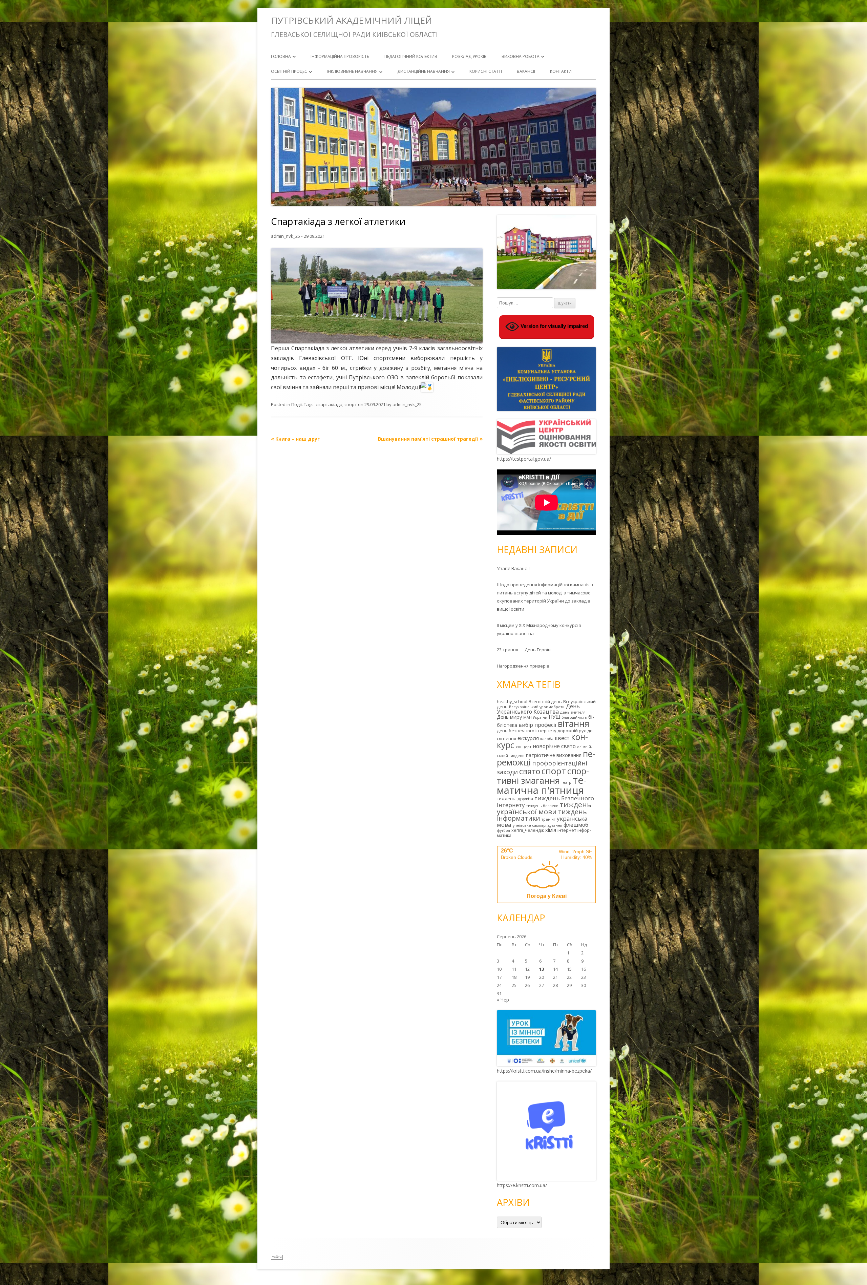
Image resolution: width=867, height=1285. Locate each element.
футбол (503, 830)
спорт (350, 404)
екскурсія (528, 738)
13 (541, 969)
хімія (550, 830)
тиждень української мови (544, 808)
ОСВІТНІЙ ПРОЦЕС (289, 71)
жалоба (546, 738)
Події (296, 404)
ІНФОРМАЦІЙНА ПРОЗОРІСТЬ (340, 56)
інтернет (566, 830)
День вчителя (573, 712)
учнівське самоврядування (537, 825)
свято (529, 771)
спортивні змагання (543, 775)
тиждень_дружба (515, 799)
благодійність (574, 717)
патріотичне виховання (553, 755)
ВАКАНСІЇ (526, 71)
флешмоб (576, 824)
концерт (523, 746)
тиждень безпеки (542, 805)
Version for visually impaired (553, 326)
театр (566, 782)
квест (562, 738)
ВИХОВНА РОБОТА (521, 56)
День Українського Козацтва (538, 708)
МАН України (535, 717)
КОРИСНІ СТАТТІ (485, 71)
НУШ (554, 717)
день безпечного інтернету (526, 731)
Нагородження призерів (523, 666)
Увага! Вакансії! (513, 568)
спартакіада (329, 404)
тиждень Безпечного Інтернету (545, 801)
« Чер (503, 999)
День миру (509, 717)
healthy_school (512, 701)
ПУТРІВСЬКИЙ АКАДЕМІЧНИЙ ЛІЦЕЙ (351, 20)
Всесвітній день (545, 701)
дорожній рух (571, 731)
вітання (573, 723)
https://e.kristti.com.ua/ (522, 1185)
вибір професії (537, 725)
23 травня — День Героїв (524, 650)
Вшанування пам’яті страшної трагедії (430, 439)
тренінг (548, 819)
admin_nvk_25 (285, 236)
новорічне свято (554, 746)
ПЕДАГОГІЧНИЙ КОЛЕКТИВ (410, 56)
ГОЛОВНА (281, 56)
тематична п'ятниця (542, 785)
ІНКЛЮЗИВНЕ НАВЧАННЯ (352, 71)
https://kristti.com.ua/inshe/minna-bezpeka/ (544, 1071)
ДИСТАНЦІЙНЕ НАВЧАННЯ (423, 71)
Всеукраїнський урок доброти (537, 706)
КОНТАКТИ (561, 71)
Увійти (277, 1257)
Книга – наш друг (295, 439)
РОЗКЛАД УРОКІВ (469, 56)
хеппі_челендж (527, 830)
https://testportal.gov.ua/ (524, 459)
